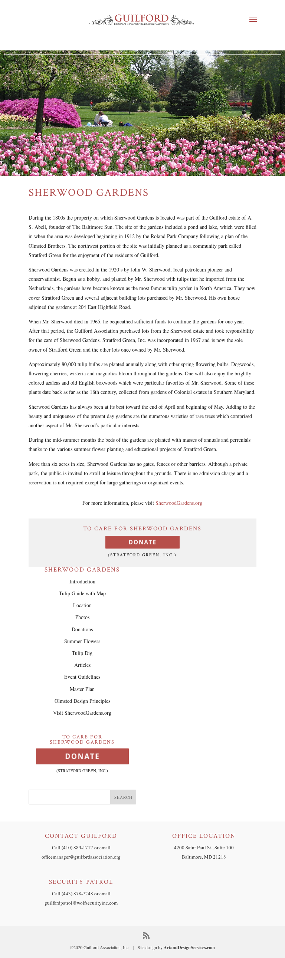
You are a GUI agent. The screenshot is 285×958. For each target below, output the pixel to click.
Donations (82, 629)
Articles (82, 664)
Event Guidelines (82, 676)
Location (82, 605)
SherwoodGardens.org (178, 502)
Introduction (82, 581)
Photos (82, 616)
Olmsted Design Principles (82, 700)
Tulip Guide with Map (82, 593)
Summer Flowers (82, 641)
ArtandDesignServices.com (189, 947)
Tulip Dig (82, 652)
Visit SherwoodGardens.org (82, 712)
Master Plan (82, 688)
